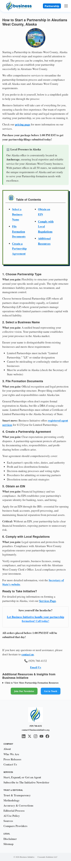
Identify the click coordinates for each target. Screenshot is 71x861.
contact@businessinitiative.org (35, 729)
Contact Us (10, 764)
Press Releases (12, 759)
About (7, 749)
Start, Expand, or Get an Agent (22, 777)
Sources (8, 821)
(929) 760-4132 (35, 725)
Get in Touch (50, 691)
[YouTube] (41, 736)
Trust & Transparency (17, 795)
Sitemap (8, 844)
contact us (27, 654)
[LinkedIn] (23, 736)
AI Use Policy (11, 816)
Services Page (47, 601)
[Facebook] (47, 736)
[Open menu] (66, 6)
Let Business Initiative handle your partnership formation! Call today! (35, 619)
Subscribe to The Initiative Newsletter (26, 782)
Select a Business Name (17, 214)
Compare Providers (15, 826)
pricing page (22, 124)
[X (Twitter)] (29, 736)
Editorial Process (14, 811)
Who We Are (11, 754)
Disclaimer (10, 839)
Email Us (35, 667)
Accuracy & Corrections (18, 805)
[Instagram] (35, 736)
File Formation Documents (19, 231)
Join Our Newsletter (24, 691)
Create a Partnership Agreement (19, 248)
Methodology (11, 800)
